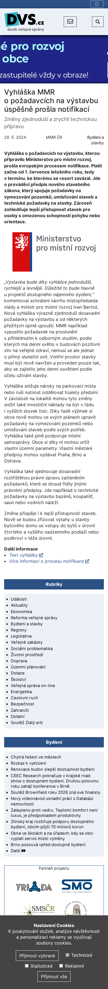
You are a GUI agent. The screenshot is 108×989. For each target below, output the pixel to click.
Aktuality (19, 605)
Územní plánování (28, 667)
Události (19, 599)
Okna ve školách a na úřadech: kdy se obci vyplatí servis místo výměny (52, 836)
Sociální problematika (32, 648)
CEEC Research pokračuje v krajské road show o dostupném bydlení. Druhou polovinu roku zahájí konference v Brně (55, 781)
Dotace (18, 673)
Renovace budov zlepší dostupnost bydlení (53, 769)
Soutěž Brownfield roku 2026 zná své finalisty (55, 792)
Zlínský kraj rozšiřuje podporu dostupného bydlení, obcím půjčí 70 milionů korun (52, 824)
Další (16, 850)
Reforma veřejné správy (34, 617)
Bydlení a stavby (27, 623)
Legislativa (21, 636)
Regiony (19, 630)
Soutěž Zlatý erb (27, 722)
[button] (70, 21)
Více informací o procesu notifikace (46, 561)
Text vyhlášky (23, 555)
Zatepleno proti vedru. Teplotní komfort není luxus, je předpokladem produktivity (54, 813)
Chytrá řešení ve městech (36, 757)
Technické (81, 955)
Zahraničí (20, 710)
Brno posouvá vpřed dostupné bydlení (48, 844)
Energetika (21, 691)
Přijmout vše (54, 976)
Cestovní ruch (24, 697)
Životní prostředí (27, 654)
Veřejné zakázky (27, 642)
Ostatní (18, 716)
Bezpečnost (22, 704)
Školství (18, 679)
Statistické (40, 966)
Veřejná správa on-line (33, 685)
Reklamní (74, 966)
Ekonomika (21, 611)
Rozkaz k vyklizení (28, 763)
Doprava (19, 660)
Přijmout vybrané (37, 955)
